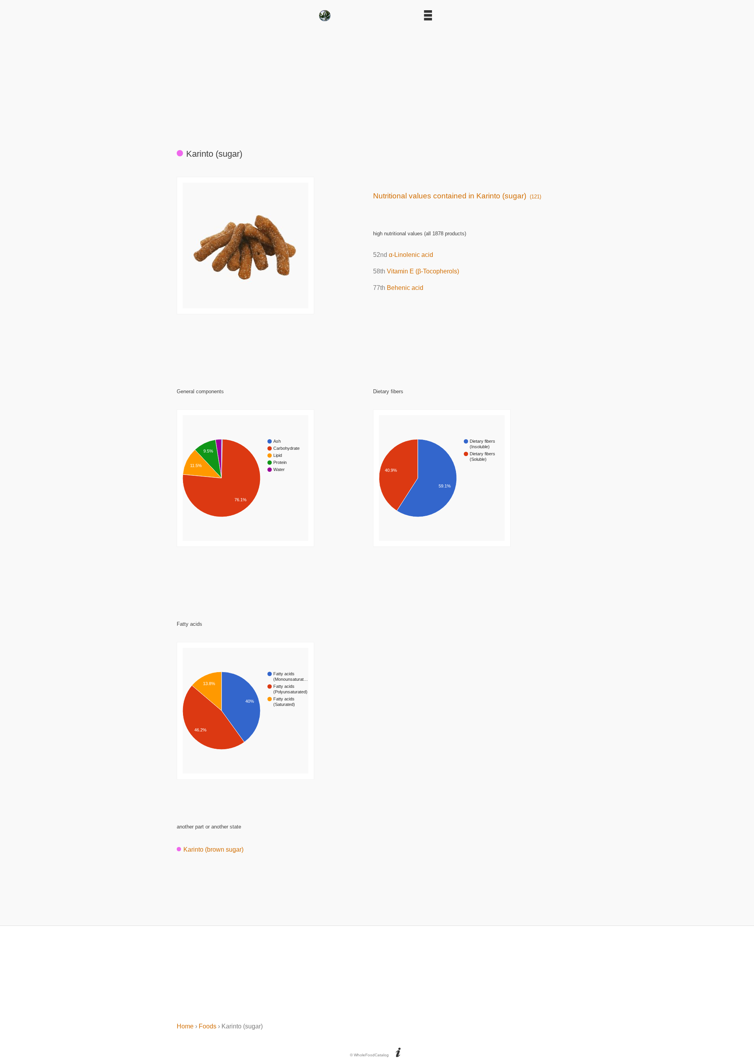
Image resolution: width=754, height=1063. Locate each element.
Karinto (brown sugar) (213, 849)
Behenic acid (405, 287)
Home (185, 1026)
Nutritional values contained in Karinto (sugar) (457, 196)
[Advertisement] (377, 81)
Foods (207, 1026)
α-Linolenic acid (411, 254)
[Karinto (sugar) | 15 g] (245, 306)
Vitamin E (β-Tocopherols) (423, 271)
